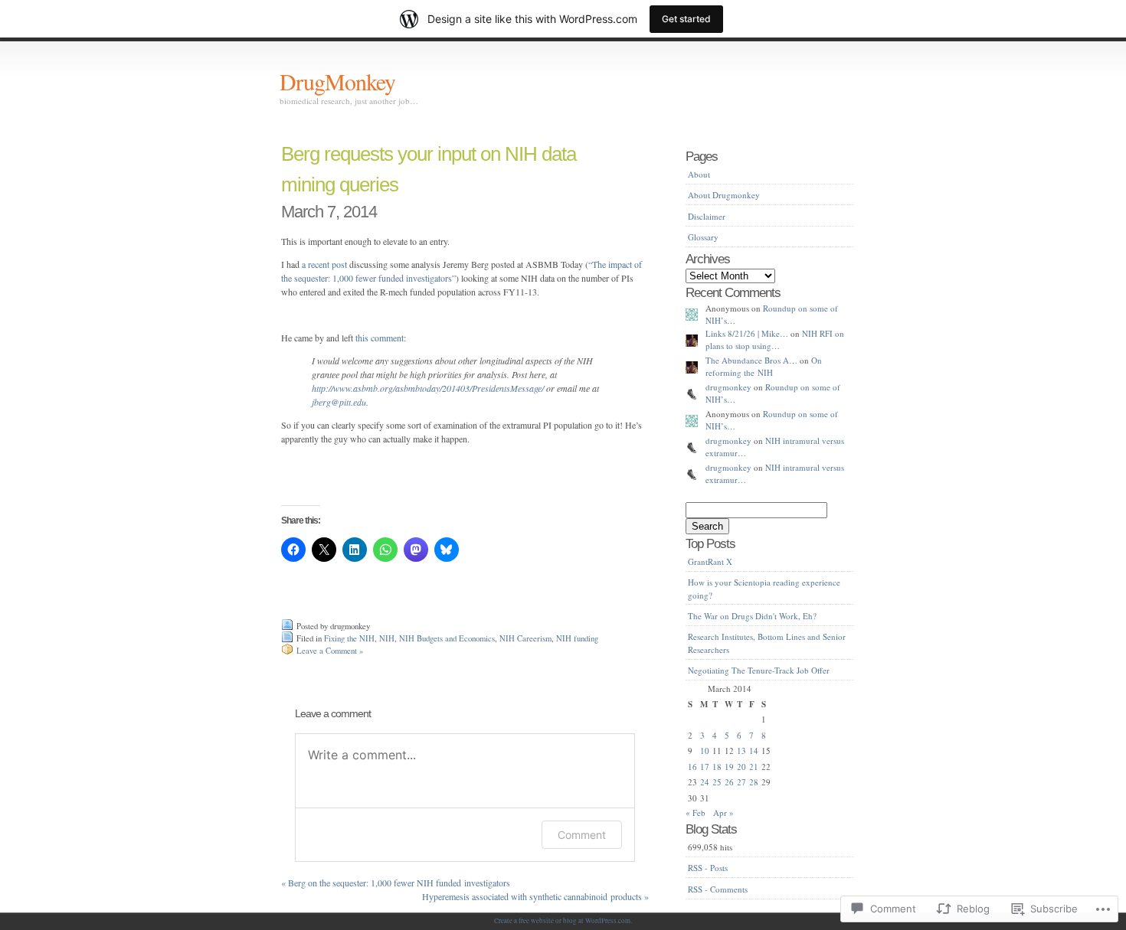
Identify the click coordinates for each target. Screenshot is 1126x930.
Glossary (703, 237)
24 (704, 782)
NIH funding (577, 638)
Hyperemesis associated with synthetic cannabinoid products (535, 896)
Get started (686, 18)
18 (717, 766)
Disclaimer (706, 216)
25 (717, 782)
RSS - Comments (718, 889)
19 (729, 766)
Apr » (723, 812)
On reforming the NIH (763, 366)
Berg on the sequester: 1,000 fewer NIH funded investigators (395, 882)
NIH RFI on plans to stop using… (774, 340)
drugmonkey (728, 387)
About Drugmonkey (724, 195)
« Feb (695, 812)
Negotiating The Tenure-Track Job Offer (759, 670)
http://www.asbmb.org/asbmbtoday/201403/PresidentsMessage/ (428, 388)
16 (692, 766)
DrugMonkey (337, 81)
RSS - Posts (708, 867)
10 (704, 750)
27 (741, 782)
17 (704, 766)
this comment (379, 337)
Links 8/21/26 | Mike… (746, 333)
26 (729, 782)
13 (741, 750)
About (699, 174)
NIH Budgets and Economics (447, 638)
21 (753, 766)
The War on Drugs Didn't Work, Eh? (752, 616)
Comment (582, 834)
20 (741, 766)
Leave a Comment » (329, 650)
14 (753, 750)
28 (753, 782)
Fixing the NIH (349, 638)
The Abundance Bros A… (751, 360)
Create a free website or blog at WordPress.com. (563, 920)
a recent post (324, 264)
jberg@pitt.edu (339, 402)
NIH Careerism (525, 638)
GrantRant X (710, 561)
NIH (386, 638)
